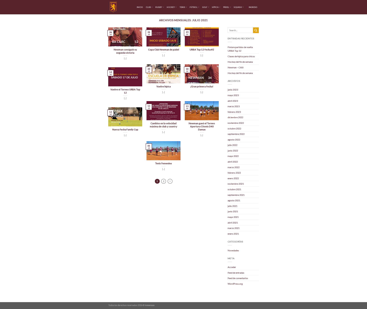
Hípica (215, 7)
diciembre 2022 (235, 117)
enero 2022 (233, 178)
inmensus (149, 305)
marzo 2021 (234, 228)
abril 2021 (233, 222)
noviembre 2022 (236, 123)
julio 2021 (232, 206)
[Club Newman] (115, 7)
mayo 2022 (233, 156)
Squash (238, 7)
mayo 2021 (233, 217)
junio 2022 (233, 150)
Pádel (226, 7)
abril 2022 (233, 161)
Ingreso (253, 7)
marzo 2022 (234, 167)
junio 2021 (233, 211)
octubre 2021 (234, 189)
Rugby (158, 7)
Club (148, 7)
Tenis (182, 7)
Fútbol (193, 7)
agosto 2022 (234, 139)
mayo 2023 (233, 95)
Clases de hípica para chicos (241, 56)
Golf (204, 7)
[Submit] (256, 30)
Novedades (233, 250)
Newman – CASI (236, 67)
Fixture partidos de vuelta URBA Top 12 (240, 49)
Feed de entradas (236, 272)
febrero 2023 (234, 111)
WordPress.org (235, 283)
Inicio (140, 7)
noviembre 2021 (236, 183)
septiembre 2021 (236, 195)
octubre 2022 (234, 128)
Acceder (232, 267)
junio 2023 (233, 89)
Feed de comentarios (238, 278)
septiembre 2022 (236, 134)
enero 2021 (233, 233)
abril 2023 (233, 100)
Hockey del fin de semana (240, 61)
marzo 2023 (234, 106)
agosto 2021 (234, 200)
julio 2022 (232, 145)
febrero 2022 (234, 172)
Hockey (171, 7)
